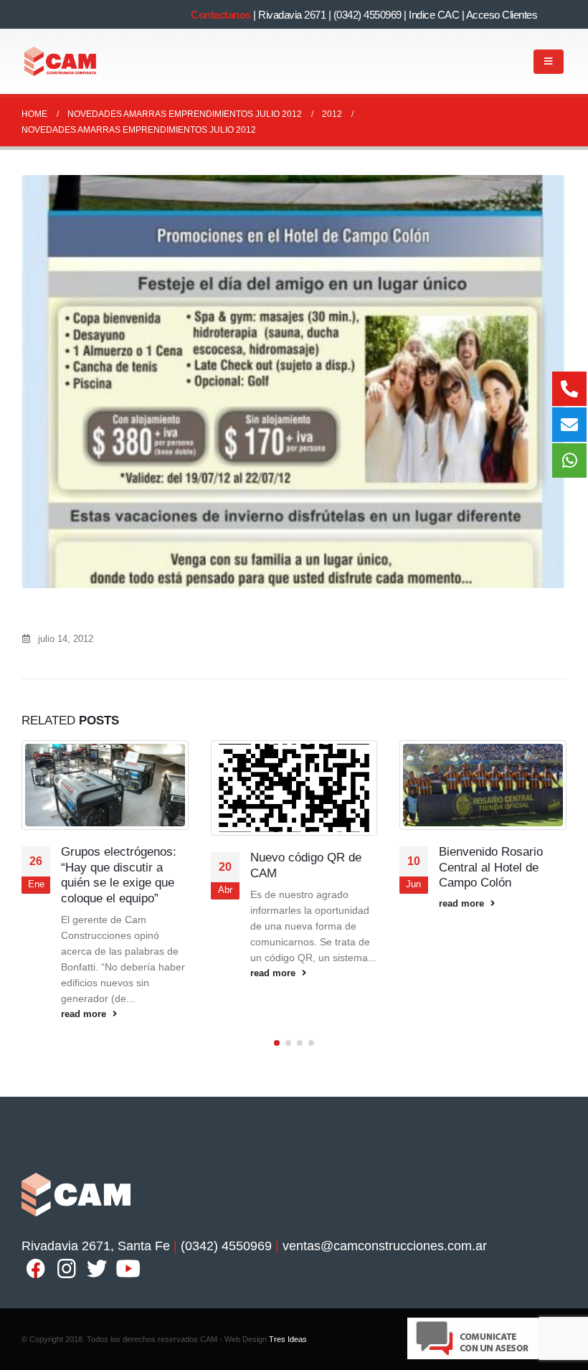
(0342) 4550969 (367, 15)
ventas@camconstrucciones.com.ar (385, 1246)
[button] (277, 1042)
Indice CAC (434, 15)
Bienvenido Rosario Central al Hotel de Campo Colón (491, 867)
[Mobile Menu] (549, 61)
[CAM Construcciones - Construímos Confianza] (61, 61)
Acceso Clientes (502, 15)
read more (85, 1014)
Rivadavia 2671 (292, 15)
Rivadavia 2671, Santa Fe (96, 1246)
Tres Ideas (288, 1339)
